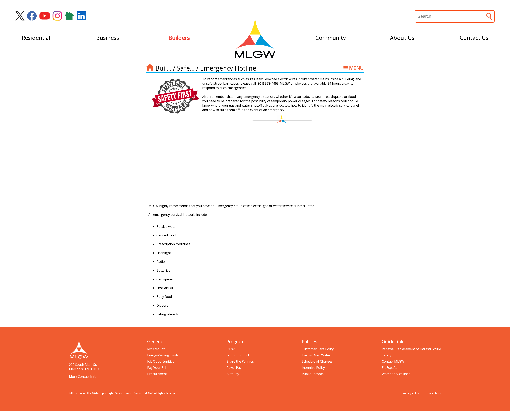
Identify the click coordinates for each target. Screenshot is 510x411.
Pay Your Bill (156, 367)
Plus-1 (231, 349)
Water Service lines (396, 374)
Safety (386, 355)
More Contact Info (82, 376)
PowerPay (234, 367)
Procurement (157, 374)
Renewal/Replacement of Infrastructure (411, 349)
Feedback (435, 393)
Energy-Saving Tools (162, 355)
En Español (390, 367)
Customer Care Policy (318, 349)
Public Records (313, 374)
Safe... (186, 68)
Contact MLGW (393, 361)
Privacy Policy (411, 393)
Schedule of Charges (317, 361)
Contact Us (474, 37)
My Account (156, 349)
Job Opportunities (160, 361)
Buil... (163, 68)
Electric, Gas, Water (316, 355)
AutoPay (233, 374)
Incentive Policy (313, 367)
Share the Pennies (240, 361)
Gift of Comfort (238, 355)
